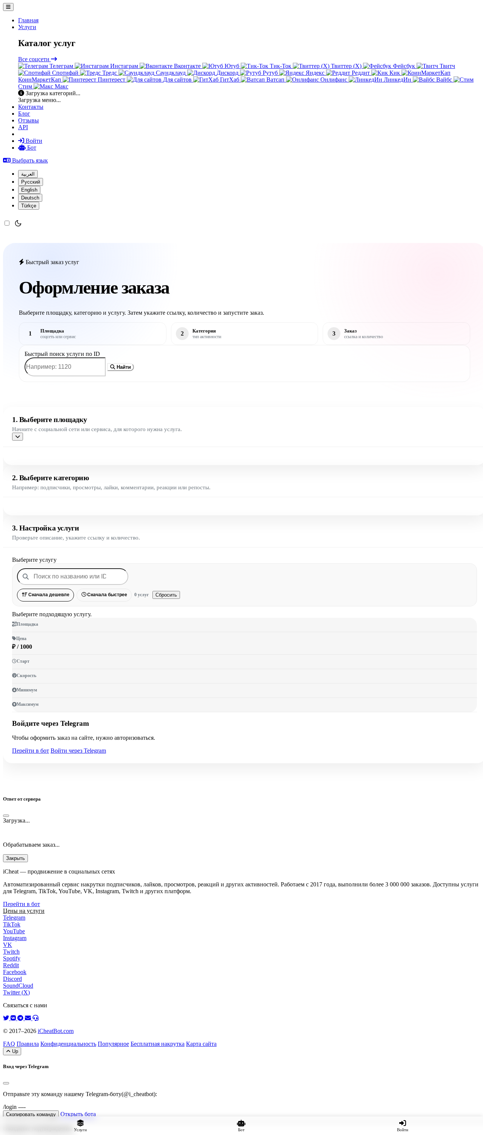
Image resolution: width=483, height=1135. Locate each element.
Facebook (14, 972)
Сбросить (166, 595)
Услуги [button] (27, 27)
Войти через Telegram (78, 750)
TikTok (11, 924)
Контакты (30, 107)
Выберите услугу (34, 560)
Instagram (14, 938)
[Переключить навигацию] (8, 7)
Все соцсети (34, 59)
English (29, 190)
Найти (123, 367)
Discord (12, 979)
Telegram (14, 917)
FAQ (9, 1044)
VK (7, 945)
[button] (25, 160)
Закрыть (15, 858)
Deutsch (30, 198)
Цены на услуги (24, 911)
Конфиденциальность (68, 1044)
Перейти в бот (30, 750)
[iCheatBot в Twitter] (7, 1018)
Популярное (113, 1044)
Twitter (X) (16, 992)
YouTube (14, 931)
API (23, 127)
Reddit (11, 965)
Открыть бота (78, 1114)
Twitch (11, 951)
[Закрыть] (6, 816)
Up (14, 1051)
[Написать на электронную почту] (28, 1018)
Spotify (11, 958)
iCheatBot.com (56, 1031)
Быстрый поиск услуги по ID (62, 354)
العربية (28, 174)
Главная (28, 20)
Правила (28, 1044)
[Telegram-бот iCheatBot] (21, 1018)
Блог (24, 113)
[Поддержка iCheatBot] (35, 1018)
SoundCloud (18, 985)
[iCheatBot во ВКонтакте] (14, 1018)
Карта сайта (201, 1044)
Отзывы (28, 120)
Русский (30, 182)
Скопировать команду (31, 1114)
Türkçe (28, 206)
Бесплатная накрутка (158, 1044)
